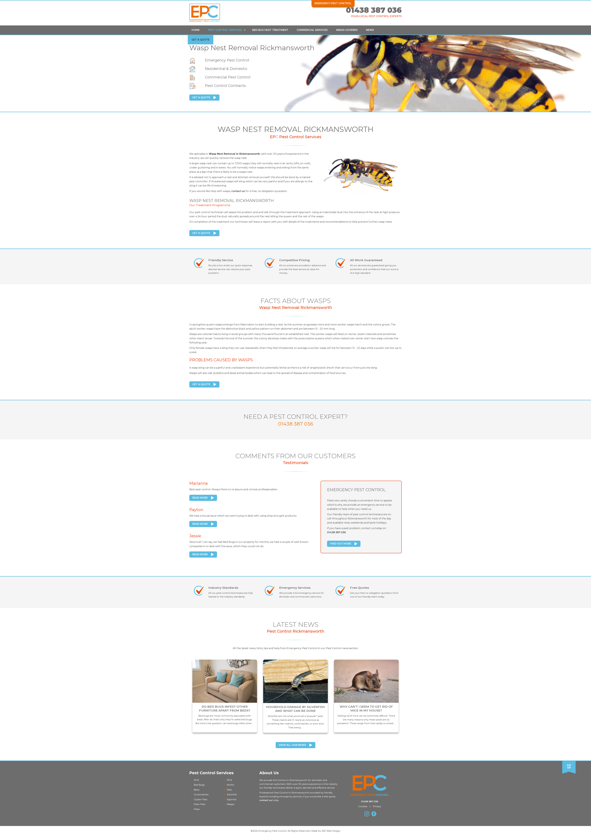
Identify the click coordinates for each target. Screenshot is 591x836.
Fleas (196, 809)
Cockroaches (201, 794)
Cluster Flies (200, 799)
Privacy (377, 806)
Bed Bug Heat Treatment (270, 30)
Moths (230, 784)
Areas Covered (347, 30)
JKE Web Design (331, 831)
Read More (200, 497)
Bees (196, 789)
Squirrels (231, 799)
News (370, 30)
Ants (196, 780)
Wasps (230, 804)
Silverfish (232, 794)
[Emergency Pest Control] (204, 21)
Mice (229, 780)
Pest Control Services (225, 30)
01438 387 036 (374, 10)
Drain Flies (199, 804)
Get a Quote (200, 39)
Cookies (362, 806)
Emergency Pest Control (333, 3)
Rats (229, 789)
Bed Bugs (199, 784)
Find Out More (340, 543)
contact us (238, 191)
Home (196, 30)
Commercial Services (312, 30)
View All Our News (292, 745)
